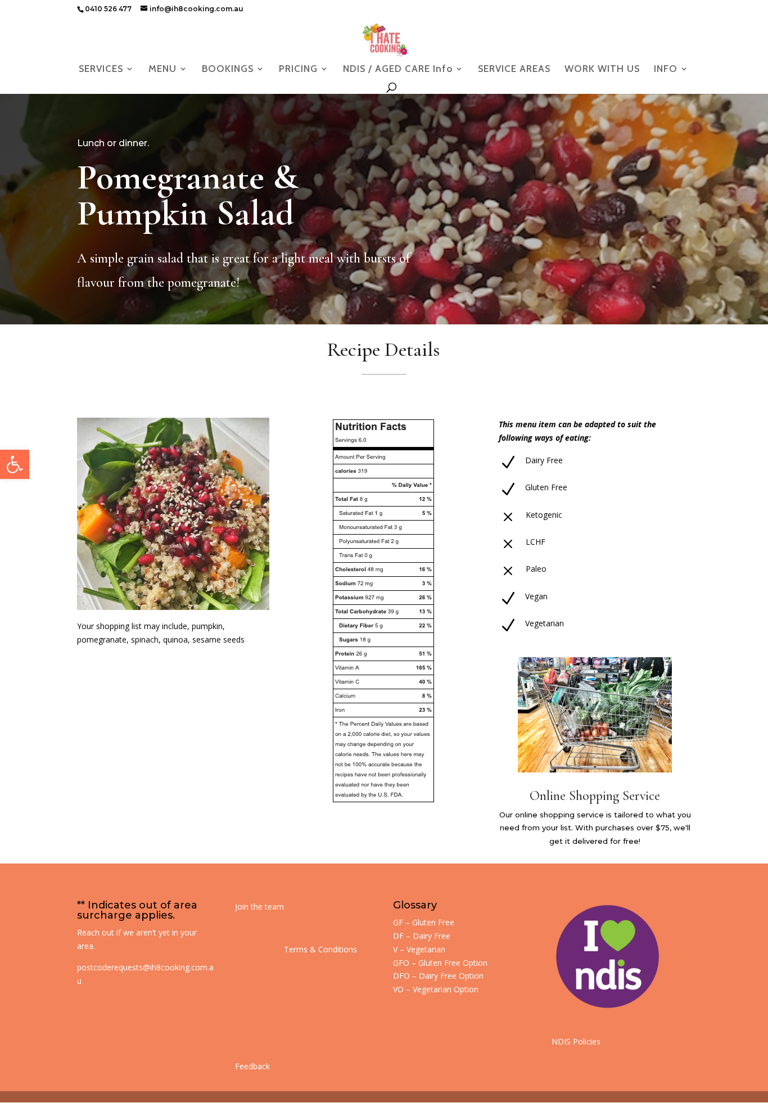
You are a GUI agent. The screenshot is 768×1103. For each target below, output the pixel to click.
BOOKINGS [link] (228, 69)
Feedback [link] (252, 1066)
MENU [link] (162, 69)
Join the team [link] (259, 906)
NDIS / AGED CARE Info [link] (398, 69)
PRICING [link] (298, 69)
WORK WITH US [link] (602, 69)
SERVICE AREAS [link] (514, 69)
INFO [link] (665, 69)
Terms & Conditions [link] (320, 949)
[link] (14, 464)
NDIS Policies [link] (576, 1041)
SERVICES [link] (101, 69)
